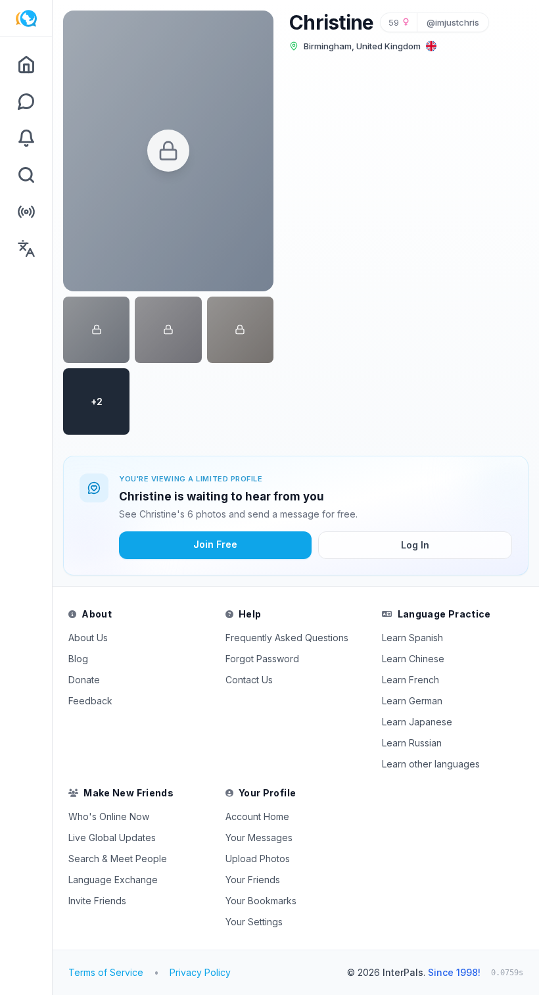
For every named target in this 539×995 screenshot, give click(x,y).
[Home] (26, 64)
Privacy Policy (200, 972)
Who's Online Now (108, 816)
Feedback (90, 700)
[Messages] (26, 101)
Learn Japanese (417, 721)
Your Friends (252, 879)
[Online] (26, 212)
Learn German (412, 700)
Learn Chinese (413, 658)
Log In (415, 544)
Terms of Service (105, 972)
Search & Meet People (117, 858)
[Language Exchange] (26, 248)
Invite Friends (97, 900)
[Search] (26, 175)
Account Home (257, 816)
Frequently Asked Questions (286, 637)
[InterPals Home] (26, 18)
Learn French (410, 679)
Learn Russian (412, 742)
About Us (88, 637)
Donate (84, 679)
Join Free (215, 544)
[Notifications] (26, 138)
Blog (78, 658)
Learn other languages (431, 763)
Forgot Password (262, 658)
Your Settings (254, 921)
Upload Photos (257, 858)
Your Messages (259, 837)
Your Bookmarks (260, 900)
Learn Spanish (412, 637)
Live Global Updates (112, 837)
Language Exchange (113, 879)
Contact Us (249, 679)
